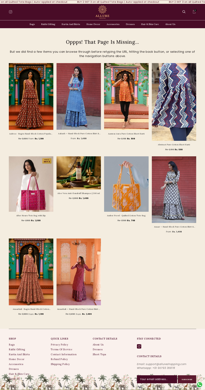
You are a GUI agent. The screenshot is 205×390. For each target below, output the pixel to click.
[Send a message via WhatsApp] (199, 384)
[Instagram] (139, 346)
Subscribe (187, 379)
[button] (184, 12)
